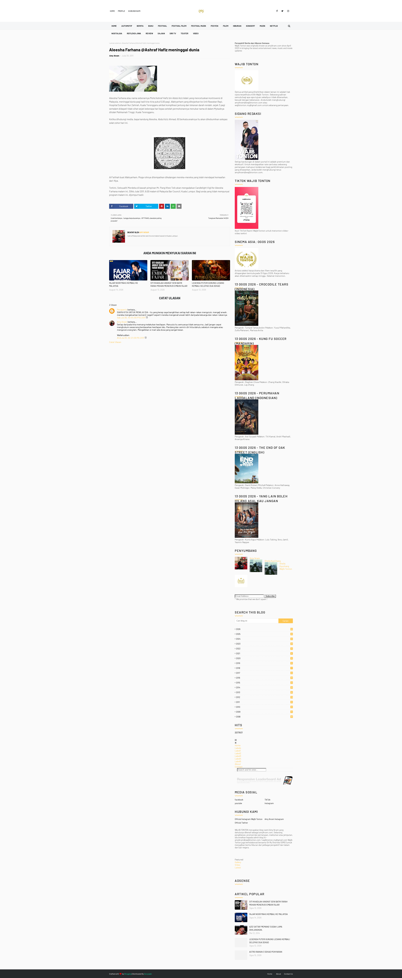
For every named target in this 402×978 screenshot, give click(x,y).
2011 (264, 702)
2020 (264, 658)
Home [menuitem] (114, 26)
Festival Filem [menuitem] (179, 26)
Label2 (238, 753)
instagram (269, 803)
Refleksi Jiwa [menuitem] (134, 33)
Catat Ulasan (115, 342)
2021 (264, 653)
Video (237, 864)
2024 (264, 639)
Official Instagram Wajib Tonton (248, 819)
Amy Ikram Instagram (274, 819)
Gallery (238, 862)
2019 (264, 663)
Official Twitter (241, 822)
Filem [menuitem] (225, 26)
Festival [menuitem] (162, 26)
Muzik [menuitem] (262, 26)
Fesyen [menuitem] (214, 26)
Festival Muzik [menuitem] (198, 26)
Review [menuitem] (149, 33)
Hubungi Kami (134, 11)
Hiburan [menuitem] (237, 26)
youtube (238, 803)
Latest (238, 867)
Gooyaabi (148, 974)
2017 (264, 673)
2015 (264, 682)
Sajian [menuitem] (161, 33)
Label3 (238, 756)
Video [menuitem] (195, 33)
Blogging (127, 974)
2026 (264, 629)
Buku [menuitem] (150, 26)
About (238, 764)
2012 (264, 697)
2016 (264, 678)
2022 (264, 648)
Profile (121, 11)
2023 (264, 643)
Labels (238, 748)
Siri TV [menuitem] (173, 33)
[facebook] (277, 11)
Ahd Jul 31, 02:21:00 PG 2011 (131, 337)
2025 (264, 634)
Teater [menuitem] (184, 33)
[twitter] (282, 11)
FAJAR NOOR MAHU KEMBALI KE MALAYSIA (123, 284)
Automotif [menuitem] (126, 26)
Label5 (238, 761)
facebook (239, 799)
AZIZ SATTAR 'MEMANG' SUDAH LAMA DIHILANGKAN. (265, 928)
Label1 (238, 750)
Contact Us (288, 974)
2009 (264, 712)
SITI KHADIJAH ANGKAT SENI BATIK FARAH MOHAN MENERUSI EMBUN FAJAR (168, 284)
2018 (264, 668)
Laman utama (114, 43)
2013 (264, 692)
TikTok (267, 799)
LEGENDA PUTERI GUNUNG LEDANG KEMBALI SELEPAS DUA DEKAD (208, 284)
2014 (264, 687)
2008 (264, 716)
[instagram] (287, 11)
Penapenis (122, 309)
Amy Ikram (114, 55)
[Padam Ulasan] (147, 317)
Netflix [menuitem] (274, 26)
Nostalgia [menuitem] (116, 33)
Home (112, 11)
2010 (264, 707)
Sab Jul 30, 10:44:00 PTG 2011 (131, 317)
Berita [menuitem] (140, 26)
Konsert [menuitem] (250, 26)
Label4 (238, 758)
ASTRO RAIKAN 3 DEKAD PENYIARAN (265, 952)
